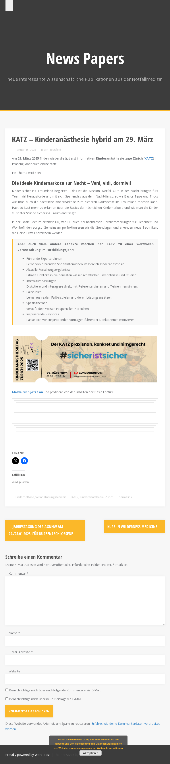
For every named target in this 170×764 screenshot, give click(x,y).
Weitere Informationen (110, 748)
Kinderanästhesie (92, 497)
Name (14, 633)
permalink (125, 497)
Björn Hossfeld (51, 150)
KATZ (74, 497)
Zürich (109, 497)
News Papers (85, 58)
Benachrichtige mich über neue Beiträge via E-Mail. (45, 699)
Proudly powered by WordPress (27, 755)
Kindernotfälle (24, 497)
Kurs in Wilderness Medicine (132, 526)
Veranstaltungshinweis (50, 497)
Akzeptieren (90, 753)
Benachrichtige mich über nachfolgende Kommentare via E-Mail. (55, 690)
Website (14, 671)
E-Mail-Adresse (21, 652)
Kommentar (19, 573)
